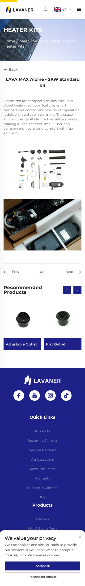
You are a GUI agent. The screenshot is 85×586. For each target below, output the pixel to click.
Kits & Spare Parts (42, 528)
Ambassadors (42, 459)
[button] (67, 290)
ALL (42, 272)
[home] (20, 9)
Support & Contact (42, 488)
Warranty (42, 478)
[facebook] (18, 395)
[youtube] (34, 395)
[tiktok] (66, 395)
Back (12, 69)
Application (63, 41)
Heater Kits (14, 46)
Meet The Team (34, 41)
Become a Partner (42, 440)
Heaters (42, 519)
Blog (42, 497)
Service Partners (42, 450)
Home (9, 41)
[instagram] (50, 395)
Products (42, 431)
